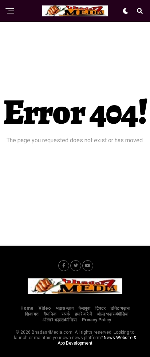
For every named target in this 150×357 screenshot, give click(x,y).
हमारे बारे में (83, 314)
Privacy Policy (96, 319)
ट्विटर (100, 308)
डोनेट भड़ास (120, 308)
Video (45, 308)
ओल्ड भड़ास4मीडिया (113, 314)
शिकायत (32, 314)
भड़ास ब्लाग (65, 308)
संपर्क (66, 314)
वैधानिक (50, 314)
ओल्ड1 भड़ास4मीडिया (60, 319)
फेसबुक (84, 308)
